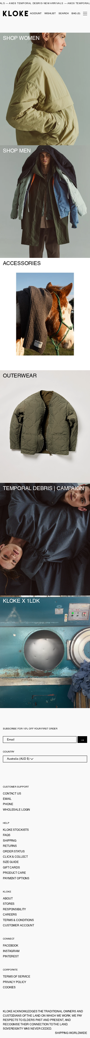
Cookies (9, 987)
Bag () (76, 13)
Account (36, 13)
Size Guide (11, 862)
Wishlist (50, 13)
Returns (10, 846)
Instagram (11, 951)
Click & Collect (15, 856)
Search (63, 13)
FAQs (6, 835)
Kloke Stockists (16, 830)
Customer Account (18, 925)
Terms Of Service (16, 976)
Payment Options (16, 878)
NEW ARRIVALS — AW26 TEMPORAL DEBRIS (44, 3)
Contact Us (12, 793)
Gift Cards (11, 867)
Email (7, 799)
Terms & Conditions (18, 920)
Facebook (10, 945)
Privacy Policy (14, 982)
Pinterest (11, 956)
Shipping (9, 840)
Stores (8, 903)
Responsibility (14, 909)
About (7, 898)
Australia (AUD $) (18, 758)
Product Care (14, 872)
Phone (8, 804)
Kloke (15, 13)
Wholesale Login (16, 809)
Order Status (14, 851)
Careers (10, 914)
